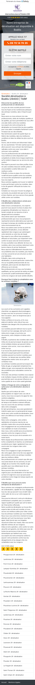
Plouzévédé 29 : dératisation (13, 573)
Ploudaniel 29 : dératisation (13, 629)
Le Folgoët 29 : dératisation (13, 666)
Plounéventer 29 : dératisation (14, 578)
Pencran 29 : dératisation (12, 624)
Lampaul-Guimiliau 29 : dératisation (16, 568)
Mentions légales (14, 682)
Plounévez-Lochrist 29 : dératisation (16, 605)
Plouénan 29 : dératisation (12, 619)
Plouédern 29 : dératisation (13, 601)
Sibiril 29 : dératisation (11, 652)
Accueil (4, 682)
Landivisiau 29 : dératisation (13, 559)
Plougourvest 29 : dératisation (14, 555)
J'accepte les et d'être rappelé (18, 68)
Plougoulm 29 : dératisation (13, 656)
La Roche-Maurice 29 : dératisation (16, 592)
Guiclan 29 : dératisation (12, 596)
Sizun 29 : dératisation (11, 638)
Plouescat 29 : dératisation (13, 647)
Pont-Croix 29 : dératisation (13, 564)
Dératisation (5, 94)
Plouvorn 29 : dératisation (12, 587)
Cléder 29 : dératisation (12, 633)
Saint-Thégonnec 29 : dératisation (15, 610)
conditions (20, 66)
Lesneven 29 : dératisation (13, 643)
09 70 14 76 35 (18, 43)
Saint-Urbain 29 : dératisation (14, 675)
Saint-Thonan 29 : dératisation (14, 670)
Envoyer (17, 73)
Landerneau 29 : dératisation (13, 615)
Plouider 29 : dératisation (12, 661)
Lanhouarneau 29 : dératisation (14, 582)
